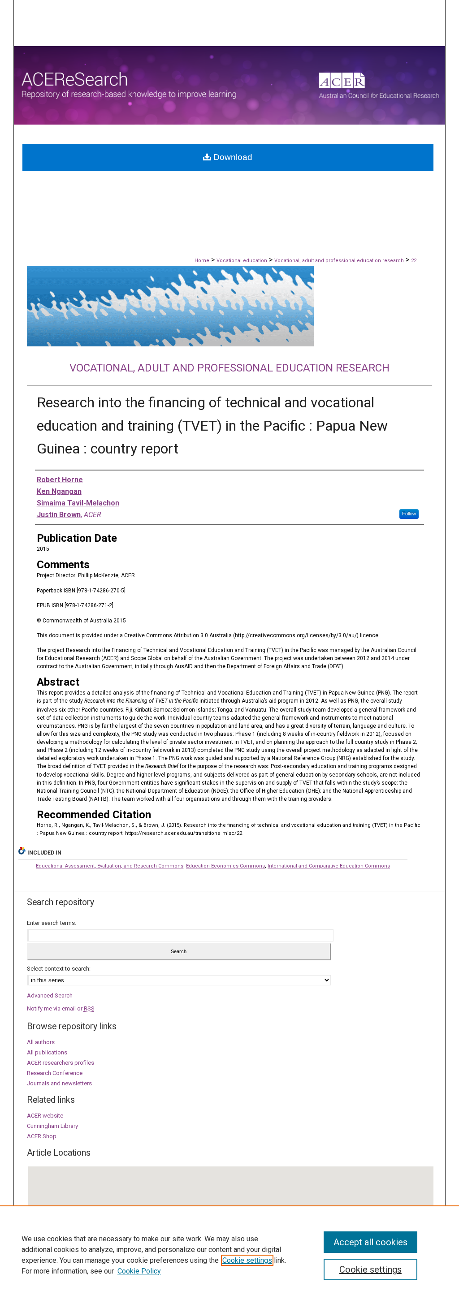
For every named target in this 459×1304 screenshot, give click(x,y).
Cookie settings (247, 1260)
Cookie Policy (139, 1271)
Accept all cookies (370, 1242)
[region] (229, 1254)
